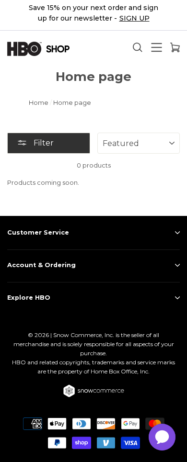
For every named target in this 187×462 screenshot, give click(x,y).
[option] (93, 15)
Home (38, 102)
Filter (43, 142)
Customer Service (38, 232)
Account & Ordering (41, 265)
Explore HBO (28, 297)
